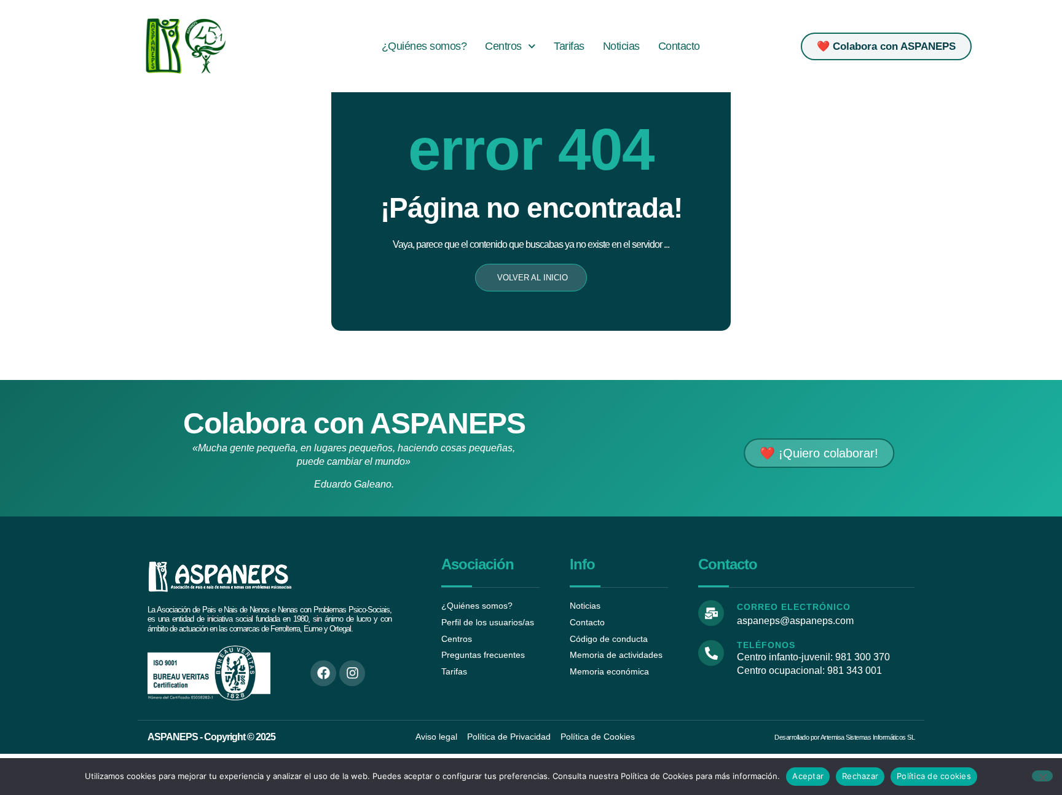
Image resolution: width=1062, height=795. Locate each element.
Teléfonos (766, 645)
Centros (503, 46)
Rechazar (860, 776)
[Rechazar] (1042, 775)
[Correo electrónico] (711, 613)
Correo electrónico (794, 607)
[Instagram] (352, 673)
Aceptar (808, 776)
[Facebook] (323, 673)
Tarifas (569, 46)
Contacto (679, 46)
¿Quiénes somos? (424, 46)
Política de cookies (934, 776)
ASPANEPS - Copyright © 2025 (211, 737)
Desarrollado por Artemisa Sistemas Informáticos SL (844, 737)
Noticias (621, 46)
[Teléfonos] (711, 653)
